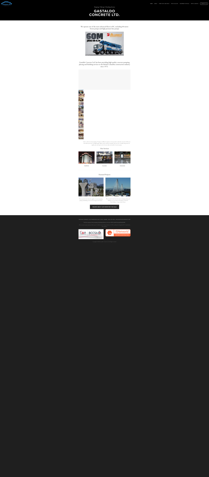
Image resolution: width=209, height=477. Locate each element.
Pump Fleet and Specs (164, 3)
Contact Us (204, 3)
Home (151, 3)
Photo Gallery (174, 3)
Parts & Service (194, 3)
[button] (81, 92)
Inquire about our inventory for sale (104, 207)
